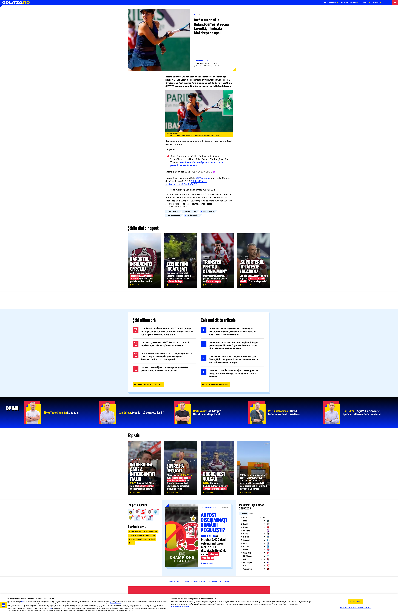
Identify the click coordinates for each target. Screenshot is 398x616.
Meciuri (251, 513)
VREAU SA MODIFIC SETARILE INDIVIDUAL (355, 608)
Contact (227, 581)
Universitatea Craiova (139, 539)
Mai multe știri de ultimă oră (149, 385)
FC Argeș (246, 530)
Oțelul (245, 550)
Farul (245, 543)
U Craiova (246, 546)
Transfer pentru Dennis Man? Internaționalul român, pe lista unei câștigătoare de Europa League (217, 260)
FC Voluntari (247, 556)
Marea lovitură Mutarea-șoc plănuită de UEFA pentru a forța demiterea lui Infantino (164, 369)
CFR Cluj (151, 535)
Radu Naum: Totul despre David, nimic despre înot (211, 412)
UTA (244, 566)
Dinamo (246, 527)
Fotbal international (349, 2)
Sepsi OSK (247, 553)
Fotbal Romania (330, 2)
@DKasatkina (203, 178)
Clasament (243, 513)
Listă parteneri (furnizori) (180, 606)
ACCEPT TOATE (356, 602)
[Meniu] (395, 2)
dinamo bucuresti (137, 535)
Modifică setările (214, 581)
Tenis (196, 14)
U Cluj (245, 534)
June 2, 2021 (209, 190)
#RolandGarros (199, 181)
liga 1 (153, 539)
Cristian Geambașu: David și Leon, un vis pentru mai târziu (285, 412)
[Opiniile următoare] (17, 418)
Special (376, 2)
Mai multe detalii (115, 603)
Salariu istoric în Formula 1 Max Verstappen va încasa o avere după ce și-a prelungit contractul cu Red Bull (232, 374)
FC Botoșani (247, 562)
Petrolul (246, 537)
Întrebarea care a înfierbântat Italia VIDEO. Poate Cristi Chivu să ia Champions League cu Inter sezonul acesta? (144, 468)
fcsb (132, 543)
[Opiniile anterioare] (7, 418)
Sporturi (365, 2)
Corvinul (246, 540)
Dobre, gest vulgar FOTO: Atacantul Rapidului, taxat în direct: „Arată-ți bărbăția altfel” (217, 468)
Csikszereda (247, 569)
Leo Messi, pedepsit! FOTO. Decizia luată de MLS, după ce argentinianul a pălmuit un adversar (164, 344)
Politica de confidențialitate (195, 581)
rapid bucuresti (151, 532)
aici (50, 608)
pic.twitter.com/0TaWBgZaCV (181, 184)
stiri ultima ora (136, 532)
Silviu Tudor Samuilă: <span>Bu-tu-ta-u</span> (61, 412)
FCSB (245, 521)
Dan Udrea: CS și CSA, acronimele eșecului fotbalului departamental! (360, 412)
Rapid (245, 524)
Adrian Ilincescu (202, 61)
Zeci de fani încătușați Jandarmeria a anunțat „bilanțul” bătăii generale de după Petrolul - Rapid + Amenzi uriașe (180, 260)
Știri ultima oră (144, 320)
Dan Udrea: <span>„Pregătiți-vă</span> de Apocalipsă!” (136, 412)
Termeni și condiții (174, 581)
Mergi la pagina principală (216, 385)
